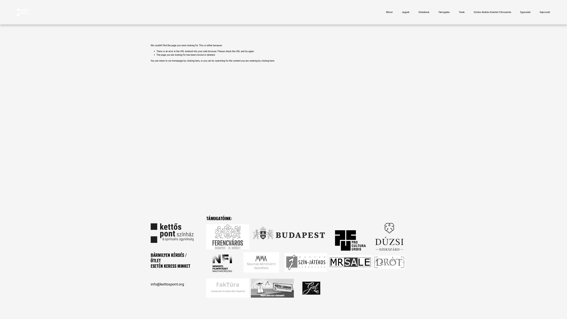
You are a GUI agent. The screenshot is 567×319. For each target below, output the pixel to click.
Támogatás (444, 12)
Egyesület (525, 12)
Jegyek (405, 12)
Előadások (424, 12)
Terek (462, 12)
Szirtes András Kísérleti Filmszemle (492, 12)
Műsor (389, 12)
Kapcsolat (545, 12)
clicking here (193, 60)
